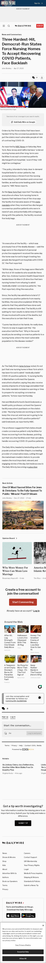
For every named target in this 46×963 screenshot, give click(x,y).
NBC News (20, 147)
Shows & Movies (9, 857)
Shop (4, 861)
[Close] (43, 925)
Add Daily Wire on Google (24, 122)
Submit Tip (23, 823)
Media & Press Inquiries (33, 873)
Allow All (22, 958)
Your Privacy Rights (32, 865)
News (4, 853)
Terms (4, 885)
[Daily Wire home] (23, 26)
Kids (4, 865)
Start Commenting (23, 602)
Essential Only (23, 952)
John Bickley (6, 68)
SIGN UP (40, 26)
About (4, 869)
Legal (26, 869)
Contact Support (30, 857)
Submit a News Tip (31, 885)
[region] (23, 942)
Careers (27, 853)
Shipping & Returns (31, 877)
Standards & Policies (32, 881)
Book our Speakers (9, 881)
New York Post (14, 192)
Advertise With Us (9, 873)
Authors (5, 877)
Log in (36, 611)
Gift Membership (30, 861)
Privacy (5, 889)
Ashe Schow (24, 366)
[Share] (42, 78)
